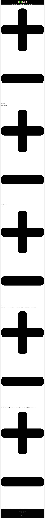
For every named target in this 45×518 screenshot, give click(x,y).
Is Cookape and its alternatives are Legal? (5, 406)
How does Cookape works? (4, 204)
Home (12, 4)
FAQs (25, 4)
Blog (23, 4)
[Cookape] (22, 2)
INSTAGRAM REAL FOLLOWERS (18, 4)
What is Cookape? (3, 103)
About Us (28, 4)
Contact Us (32, 4)
